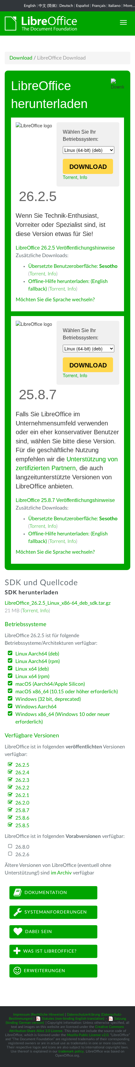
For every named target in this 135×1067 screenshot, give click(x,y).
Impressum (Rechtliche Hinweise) (38, 1014)
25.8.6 (22, 818)
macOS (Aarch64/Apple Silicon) (50, 684)
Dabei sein (38, 932)
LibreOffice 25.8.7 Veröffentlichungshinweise (65, 500)
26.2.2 (22, 787)
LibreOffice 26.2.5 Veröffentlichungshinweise (65, 248)
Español (82, 6)
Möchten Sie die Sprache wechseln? (55, 299)
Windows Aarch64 (36, 706)
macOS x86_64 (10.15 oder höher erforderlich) (66, 691)
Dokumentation (45, 893)
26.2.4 (22, 772)
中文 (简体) (48, 6)
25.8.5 (22, 825)
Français (98, 6)
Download (20, 58)
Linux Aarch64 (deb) (37, 653)
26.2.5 (22, 765)
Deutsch (66, 6)
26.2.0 (22, 802)
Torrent (70, 177)
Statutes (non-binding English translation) (73, 1018)
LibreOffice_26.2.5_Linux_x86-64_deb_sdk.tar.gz (58, 603)
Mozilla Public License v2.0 (87, 1035)
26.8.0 (22, 847)
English (30, 6)
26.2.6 (22, 854)
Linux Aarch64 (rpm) (37, 661)
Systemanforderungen (55, 912)
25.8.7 (22, 810)
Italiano (114, 6)
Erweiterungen (44, 971)
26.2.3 (22, 780)
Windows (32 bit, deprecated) (48, 699)
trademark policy (71, 1051)
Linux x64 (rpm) (32, 676)
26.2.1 (22, 795)
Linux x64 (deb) (32, 669)
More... (129, 6)
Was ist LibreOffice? (50, 951)
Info (83, 177)
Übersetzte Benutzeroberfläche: (72, 266)
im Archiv (61, 872)
